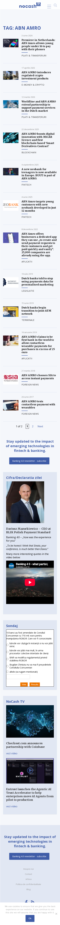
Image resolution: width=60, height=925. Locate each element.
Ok (30, 918)
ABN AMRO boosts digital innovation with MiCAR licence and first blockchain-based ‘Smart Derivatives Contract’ (38, 140)
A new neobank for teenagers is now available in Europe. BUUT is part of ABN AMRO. (39, 174)
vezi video (11, 753)
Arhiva (29, 879)
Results (34, 684)
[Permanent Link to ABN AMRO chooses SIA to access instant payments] (10, 383)
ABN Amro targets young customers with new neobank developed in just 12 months (39, 206)
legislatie (28, 290)
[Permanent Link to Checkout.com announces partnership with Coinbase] (30, 739)
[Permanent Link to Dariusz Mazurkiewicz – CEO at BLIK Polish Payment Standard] (25, 525)
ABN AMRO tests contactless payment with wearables (38, 404)
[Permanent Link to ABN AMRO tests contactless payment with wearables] (10, 409)
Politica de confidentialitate (28, 884)
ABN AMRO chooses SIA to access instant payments (39, 377)
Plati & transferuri (34, 55)
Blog (28, 889)
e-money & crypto (33, 84)
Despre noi (28, 869)
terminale (28, 319)
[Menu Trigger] (49, 6)
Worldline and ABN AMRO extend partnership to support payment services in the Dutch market (39, 106)
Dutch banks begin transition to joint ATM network (36, 310)
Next (40, 426)
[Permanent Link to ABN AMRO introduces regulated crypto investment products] (10, 78)
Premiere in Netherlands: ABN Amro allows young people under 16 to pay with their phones (38, 44)
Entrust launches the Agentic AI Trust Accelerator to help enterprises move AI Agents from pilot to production (30, 794)
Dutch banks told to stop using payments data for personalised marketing (38, 281)
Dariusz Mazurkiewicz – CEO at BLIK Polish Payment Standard (28, 530)
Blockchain (29, 152)
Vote (24, 684)
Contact (28, 874)
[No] (56, 913)
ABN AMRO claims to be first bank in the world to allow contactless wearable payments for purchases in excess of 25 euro (38, 344)
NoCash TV (15, 701)
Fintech (26, 184)
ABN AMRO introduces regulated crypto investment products (36, 75)
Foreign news (30, 384)
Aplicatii (27, 261)
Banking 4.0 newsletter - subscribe (29, 460)
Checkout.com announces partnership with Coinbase (25, 745)
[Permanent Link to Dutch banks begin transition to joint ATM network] (10, 316)
